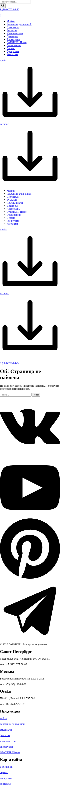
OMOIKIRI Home (16, 42)
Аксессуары (13, 39)
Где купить (13, 51)
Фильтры (12, 30)
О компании (14, 45)
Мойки (11, 21)
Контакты (12, 54)
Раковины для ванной (19, 24)
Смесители (13, 27)
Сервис (11, 48)
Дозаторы (12, 36)
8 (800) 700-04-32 (9, 9)
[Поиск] (3, 6)
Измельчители (15, 33)
